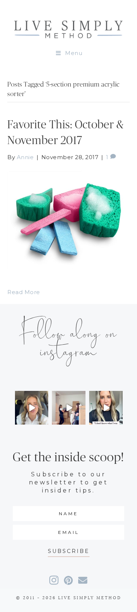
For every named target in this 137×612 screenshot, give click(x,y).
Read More (23, 292)
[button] (68, 551)
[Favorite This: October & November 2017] (68, 219)
